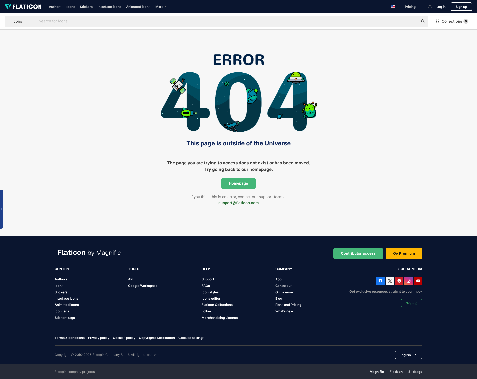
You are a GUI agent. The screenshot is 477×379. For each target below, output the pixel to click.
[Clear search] (411, 21)
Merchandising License (220, 318)
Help (206, 269)
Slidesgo (415, 372)
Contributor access (358, 253)
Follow (207, 311)
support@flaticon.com (238, 202)
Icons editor (211, 298)
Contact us (283, 286)
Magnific (377, 372)
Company (283, 269)
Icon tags (62, 311)
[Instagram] (408, 281)
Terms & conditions (70, 338)
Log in (441, 7)
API (130, 279)
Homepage (238, 183)
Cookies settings (191, 338)
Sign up (461, 7)
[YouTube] (418, 281)
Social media (410, 269)
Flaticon (396, 372)
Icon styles (210, 292)
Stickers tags (65, 318)
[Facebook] (380, 281)
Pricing (410, 7)
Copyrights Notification (157, 338)
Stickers (86, 7)
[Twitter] (390, 281)
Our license (284, 292)
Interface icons (109, 7)
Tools (133, 269)
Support (208, 279)
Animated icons (138, 7)
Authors (55, 7)
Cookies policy (124, 338)
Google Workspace (143, 286)
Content (63, 269)
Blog (278, 298)
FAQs (206, 286)
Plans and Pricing (288, 305)
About (280, 279)
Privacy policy (98, 338)
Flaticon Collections (217, 305)
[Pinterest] (399, 281)
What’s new (284, 311)
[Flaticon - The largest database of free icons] (23, 6)
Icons (70, 7)
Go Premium (404, 253)
